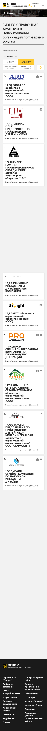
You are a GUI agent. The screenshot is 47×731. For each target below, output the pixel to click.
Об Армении (31, 693)
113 (35, 5)
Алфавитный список (9, 709)
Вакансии (30, 709)
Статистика (8, 714)
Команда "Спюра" (34, 705)
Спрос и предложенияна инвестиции (32, 687)
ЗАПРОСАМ (26, 67)
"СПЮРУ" (10, 62)
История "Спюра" (34, 701)
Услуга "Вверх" (10, 697)
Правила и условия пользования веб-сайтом (34, 717)
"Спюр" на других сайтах (34, 678)
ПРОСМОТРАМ (10, 67)
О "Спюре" (30, 697)
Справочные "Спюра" (9, 678)
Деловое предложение (10, 702)
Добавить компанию (8, 685)
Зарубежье (8, 718)
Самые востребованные (11, 692)
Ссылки (6, 722)
